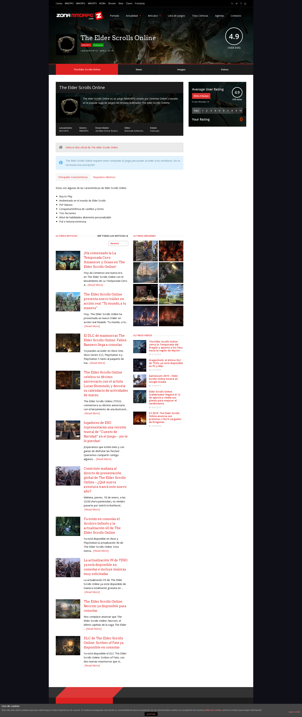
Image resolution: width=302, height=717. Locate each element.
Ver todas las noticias (111, 235)
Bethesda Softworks (134, 130)
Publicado (98, 45)
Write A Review (201, 95)
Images (181, 69)
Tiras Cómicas (200, 15)
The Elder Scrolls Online (87, 69)
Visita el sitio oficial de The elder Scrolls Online (92, 147)
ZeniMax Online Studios (106, 130)
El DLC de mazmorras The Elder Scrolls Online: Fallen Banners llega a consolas (105, 340)
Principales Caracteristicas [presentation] (73, 177)
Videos (224, 69)
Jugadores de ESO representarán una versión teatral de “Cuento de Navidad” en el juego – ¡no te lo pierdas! (106, 432)
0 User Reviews (199, 101)
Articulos (153, 15)
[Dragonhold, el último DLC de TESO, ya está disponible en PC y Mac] (139, 370)
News (139, 69)
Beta (121, 3)
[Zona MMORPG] (79, 19)
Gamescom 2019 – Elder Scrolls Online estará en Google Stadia (163, 378)
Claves (129, 3)
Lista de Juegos (176, 15)
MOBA (102, 3)
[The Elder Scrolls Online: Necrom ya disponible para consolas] (68, 617)
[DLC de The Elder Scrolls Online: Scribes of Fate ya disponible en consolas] (68, 654)
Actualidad (132, 15)
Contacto (236, 15)
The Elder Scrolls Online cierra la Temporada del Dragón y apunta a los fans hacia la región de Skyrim (166, 346)
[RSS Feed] (232, 3)
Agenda (219, 15)
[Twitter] (237, 3)
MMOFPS (69, 3)
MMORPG (80, 3)
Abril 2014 (106, 50)
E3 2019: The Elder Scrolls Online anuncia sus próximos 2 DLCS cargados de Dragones (165, 417)
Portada (114, 15)
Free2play (140, 3)
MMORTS (92, 3)
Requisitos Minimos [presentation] (104, 177)
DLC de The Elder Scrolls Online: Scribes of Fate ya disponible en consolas (104, 642)
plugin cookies (294, 712)
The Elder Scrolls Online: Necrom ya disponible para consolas (105, 606)
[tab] (73, 177)
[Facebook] (241, 3)
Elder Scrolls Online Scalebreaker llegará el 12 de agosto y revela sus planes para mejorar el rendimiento (164, 397)
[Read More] (95, 285)
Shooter (112, 3)
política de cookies (213, 710)
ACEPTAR (151, 714)
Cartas (59, 3)
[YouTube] (245, 3)
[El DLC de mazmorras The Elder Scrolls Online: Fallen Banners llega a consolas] (68, 351)
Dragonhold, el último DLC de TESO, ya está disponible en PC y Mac (166, 363)
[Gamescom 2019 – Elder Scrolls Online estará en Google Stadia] (139, 386)
